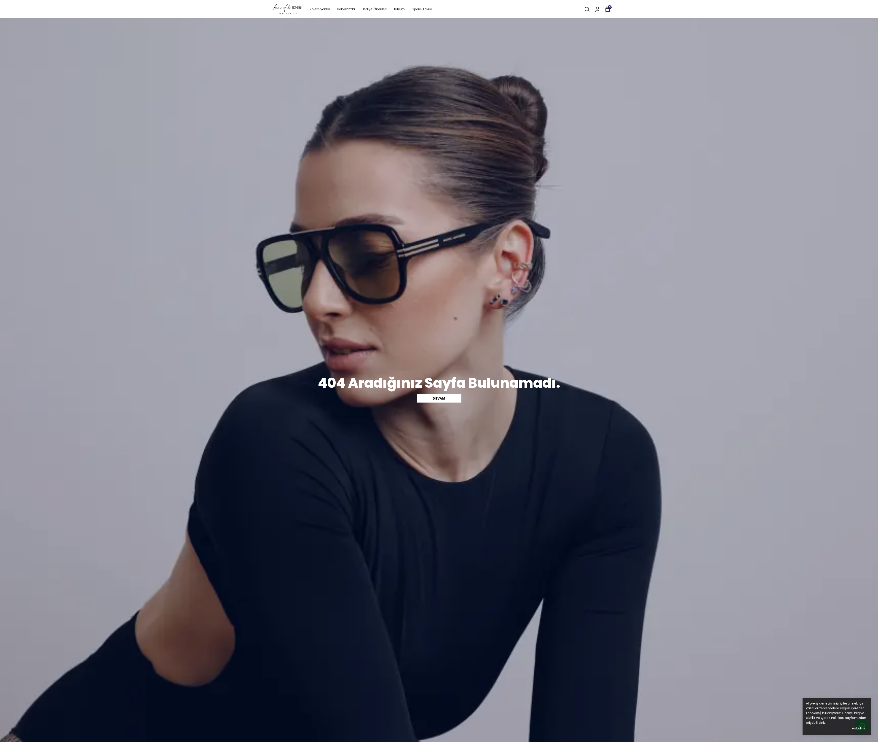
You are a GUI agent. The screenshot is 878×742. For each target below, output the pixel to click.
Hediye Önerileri (374, 9)
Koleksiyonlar (320, 9)
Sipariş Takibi (422, 9)
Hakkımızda (346, 9)
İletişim (399, 9)
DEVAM (439, 398)
